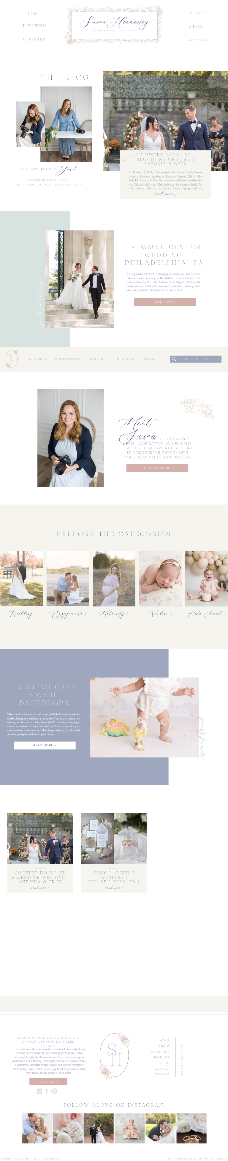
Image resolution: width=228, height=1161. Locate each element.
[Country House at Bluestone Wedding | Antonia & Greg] (165, 121)
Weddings (40, 869)
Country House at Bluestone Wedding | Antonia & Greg (165, 159)
